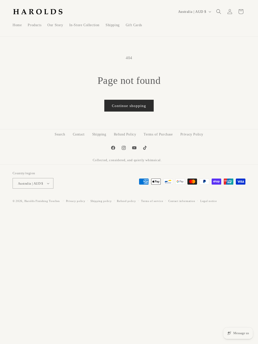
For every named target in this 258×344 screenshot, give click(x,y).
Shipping (99, 134)
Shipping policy (101, 200)
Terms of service (152, 200)
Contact (79, 134)
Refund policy (126, 200)
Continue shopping (129, 106)
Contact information (181, 200)
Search (60, 134)
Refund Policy (125, 134)
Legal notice (208, 200)
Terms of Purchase (158, 134)
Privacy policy (75, 200)
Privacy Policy (191, 134)
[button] (218, 11)
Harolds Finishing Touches (42, 200)
